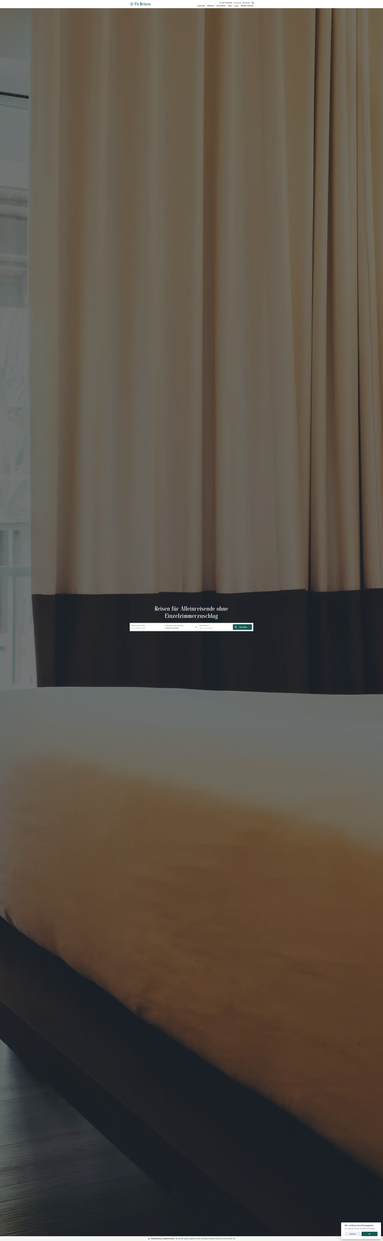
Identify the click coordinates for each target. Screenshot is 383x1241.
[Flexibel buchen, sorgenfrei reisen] (234, 1238)
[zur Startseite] (140, 4)
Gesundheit (221, 6)
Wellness (210, 6)
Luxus (236, 6)
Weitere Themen (247, 6)
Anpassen (352, 1234)
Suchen (243, 627)
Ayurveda (201, 6)
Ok (369, 1234)
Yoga (230, 6)
